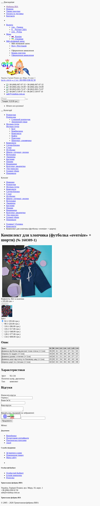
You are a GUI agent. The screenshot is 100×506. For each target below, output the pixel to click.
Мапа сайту (11, 457)
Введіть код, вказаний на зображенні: (17, 413)
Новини (9, 9)
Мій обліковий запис (15, 41)
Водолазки (11, 154)
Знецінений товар (19, 122)
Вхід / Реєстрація (18, 46)
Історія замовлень (14, 475)
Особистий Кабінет (15, 473)
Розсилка (10, 478)
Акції (8, 443)
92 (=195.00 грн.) (11, 321)
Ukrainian (18, 39)
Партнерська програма (16, 440)
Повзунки (15, 138)
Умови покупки (13, 11)
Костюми (10, 159)
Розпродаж (11, 115)
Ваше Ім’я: (5, 400)
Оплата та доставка (14, 13)
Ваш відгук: (6, 405)
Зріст (3, 318)
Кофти (14, 136)
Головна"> (14, 224)
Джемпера (10, 157)
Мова (8, 34)
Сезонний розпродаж (20, 119)
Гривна (17, 27)
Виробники (11, 436)
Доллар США (19, 29)
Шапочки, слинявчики (21, 140)
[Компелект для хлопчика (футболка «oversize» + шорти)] (27, 296)
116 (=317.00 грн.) (12, 329)
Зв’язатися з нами (14, 453)
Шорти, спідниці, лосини (17, 152)
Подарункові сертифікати (17, 438)
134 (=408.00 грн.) (12, 337)
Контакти (10, 16)
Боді (13, 129)
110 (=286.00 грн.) (12, 326)
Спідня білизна (13, 145)
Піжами (9, 161)
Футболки (10, 150)
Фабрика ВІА (12, 6)
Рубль (16, 32)
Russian (18, 36)
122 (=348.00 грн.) (12, 331)
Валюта (9, 25)
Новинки (10, 182)
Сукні (8, 147)
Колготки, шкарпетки (16, 166)
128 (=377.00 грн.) (12, 334)
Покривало (11, 173)
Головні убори (12, 171)
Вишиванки (11, 164)
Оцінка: (4, 398)
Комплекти (16, 133)
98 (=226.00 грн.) (11, 324)
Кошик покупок (18, 53)
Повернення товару (15, 455)
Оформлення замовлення (22, 55)
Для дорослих (12, 168)
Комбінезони (17, 131)
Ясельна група (12, 124)
